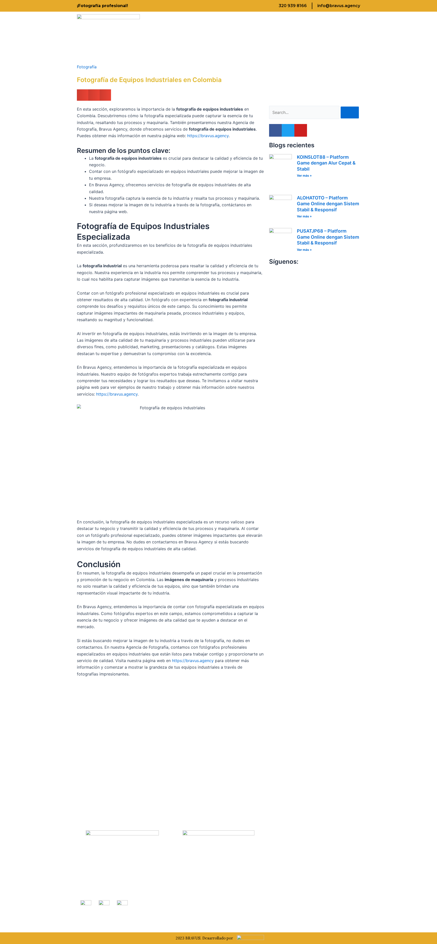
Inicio (163, 36)
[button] (82, 95)
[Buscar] (350, 112)
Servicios (230, 36)
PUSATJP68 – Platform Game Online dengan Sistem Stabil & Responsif (328, 236)
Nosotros (195, 36)
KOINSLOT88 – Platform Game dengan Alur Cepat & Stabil (326, 163)
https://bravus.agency (208, 135)
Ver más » (304, 175)
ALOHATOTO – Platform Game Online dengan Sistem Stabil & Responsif (328, 203)
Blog (301, 36)
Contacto (332, 36)
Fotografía (87, 66)
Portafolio (269, 36)
